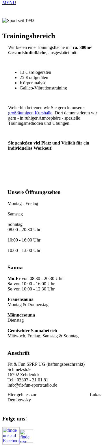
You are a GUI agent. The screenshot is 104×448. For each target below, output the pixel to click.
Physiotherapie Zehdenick (63, 394)
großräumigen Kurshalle (30, 112)
